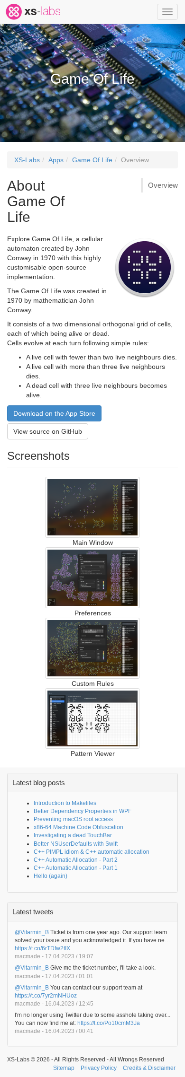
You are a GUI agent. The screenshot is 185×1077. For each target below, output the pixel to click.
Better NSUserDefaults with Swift (76, 844)
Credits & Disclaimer (149, 1068)
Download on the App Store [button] (54, 413)
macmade (27, 956)
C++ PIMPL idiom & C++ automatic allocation (91, 852)
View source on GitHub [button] (47, 431)
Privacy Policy (99, 1068)
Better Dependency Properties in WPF (82, 811)
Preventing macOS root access (73, 819)
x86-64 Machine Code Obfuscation (78, 827)
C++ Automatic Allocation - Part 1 (76, 868)
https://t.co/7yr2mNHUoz (46, 995)
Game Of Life (92, 160)
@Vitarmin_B (32, 932)
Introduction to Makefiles (65, 803)
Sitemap (63, 1068)
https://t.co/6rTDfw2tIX (42, 948)
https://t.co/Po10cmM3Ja (108, 1023)
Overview (135, 160)
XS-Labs (27, 160)
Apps (56, 160)
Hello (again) (50, 876)
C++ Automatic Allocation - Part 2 (76, 860)
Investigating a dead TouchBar (73, 835)
